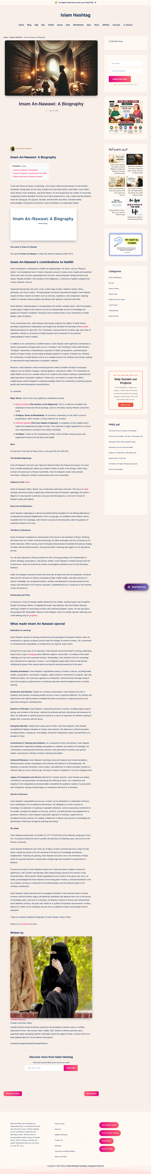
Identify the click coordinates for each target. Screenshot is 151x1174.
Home (21, 25)
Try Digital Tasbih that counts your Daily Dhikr (76, 2)
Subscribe (70, 1068)
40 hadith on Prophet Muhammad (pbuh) (123, 464)
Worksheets (78, 25)
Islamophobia (113, 310)
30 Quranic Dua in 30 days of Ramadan (123, 431)
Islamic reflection (16, 37)
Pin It (11, 149)
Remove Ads (125, 405)
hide (23, 166)
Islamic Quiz (113, 294)
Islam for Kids (107, 1149)
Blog (29, 25)
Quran (60, 25)
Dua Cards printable (116, 469)
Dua (43, 25)
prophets (33, 615)
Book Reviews (114, 316)
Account (116, 25)
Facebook (25, 924)
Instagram (22, 1043)
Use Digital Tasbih (109, 1125)
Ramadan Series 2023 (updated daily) (122, 442)
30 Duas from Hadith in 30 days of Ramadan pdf (126, 436)
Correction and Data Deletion (65, 1151)
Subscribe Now (120, 79)
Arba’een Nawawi (23, 423)
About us (58, 1129)
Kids (68, 25)
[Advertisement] (126, 344)
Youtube (37, 1043)
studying (32, 654)
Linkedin (30, 1043)
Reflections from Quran (117, 299)
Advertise (58, 1146)
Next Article (91, 1093)
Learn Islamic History (110, 1133)
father (27, 482)
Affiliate (105, 25)
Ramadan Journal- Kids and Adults (121, 447)
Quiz (89, 25)
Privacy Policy (59, 1124)
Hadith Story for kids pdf (117, 458)
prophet (84, 327)
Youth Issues (113, 305)
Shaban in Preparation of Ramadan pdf (122, 453)
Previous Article (12, 1093)
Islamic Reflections (115, 277)
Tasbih (51, 25)
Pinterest (44, 1043)
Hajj (36, 25)
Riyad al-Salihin (22, 404)
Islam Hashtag (72, 1166)
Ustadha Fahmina (24, 148)
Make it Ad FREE (61, 1157)
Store (96, 25)
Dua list (111, 283)
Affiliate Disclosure (61, 1135)
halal (86, 489)
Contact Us (59, 1140)
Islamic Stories (114, 288)
